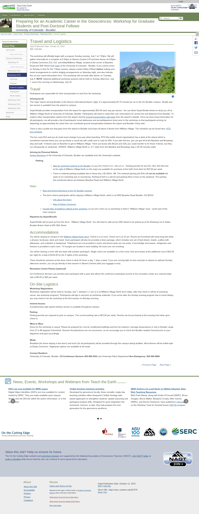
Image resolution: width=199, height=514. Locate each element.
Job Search (10, 50)
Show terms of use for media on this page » (65, 501)
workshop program (50, 456)
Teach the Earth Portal (10, 41)
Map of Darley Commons (64, 204)
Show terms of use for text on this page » (64, 497)
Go (180, 18)
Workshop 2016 (14, 108)
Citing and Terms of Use (61, 486)
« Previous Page (148, 365)
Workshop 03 (13, 62)
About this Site (30, 486)
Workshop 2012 (14, 71)
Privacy (27, 497)
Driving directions (38, 155)
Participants (14, 92)
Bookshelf (10, 113)
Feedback (28, 500)
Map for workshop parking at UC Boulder (72, 166)
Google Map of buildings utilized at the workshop (65, 209)
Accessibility (29, 490)
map (57, 66)
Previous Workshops (31, 34)
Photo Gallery (15, 96)
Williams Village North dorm (76, 237)
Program (13, 83)
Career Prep (17, 34)
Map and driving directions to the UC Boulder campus (67, 191)
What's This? (102, 492)
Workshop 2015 (14, 104)
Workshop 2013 (46, 34)
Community (41, 15)
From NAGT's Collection (179, 8)
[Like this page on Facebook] (196, 38)
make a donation (13, 459)
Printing (27, 493)
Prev (13, 401)
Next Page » (165, 365)
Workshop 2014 (14, 100)
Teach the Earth (6, 34)
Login (181, 1)
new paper (182, 402)
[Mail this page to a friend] (196, 52)
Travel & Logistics (17, 87)
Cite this (38, 49)
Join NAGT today (140, 456)
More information (55, 505)
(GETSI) (173, 405)
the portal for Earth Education (24, 8)
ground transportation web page (100, 117)
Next (186, 401)
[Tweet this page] (196, 47)
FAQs (8, 117)
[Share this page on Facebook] (196, 42)
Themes (4, 15)
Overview (13, 79)
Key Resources (15, 15)
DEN (96, 102)
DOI (31, 49)
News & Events (29, 15)
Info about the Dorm (62, 200)
